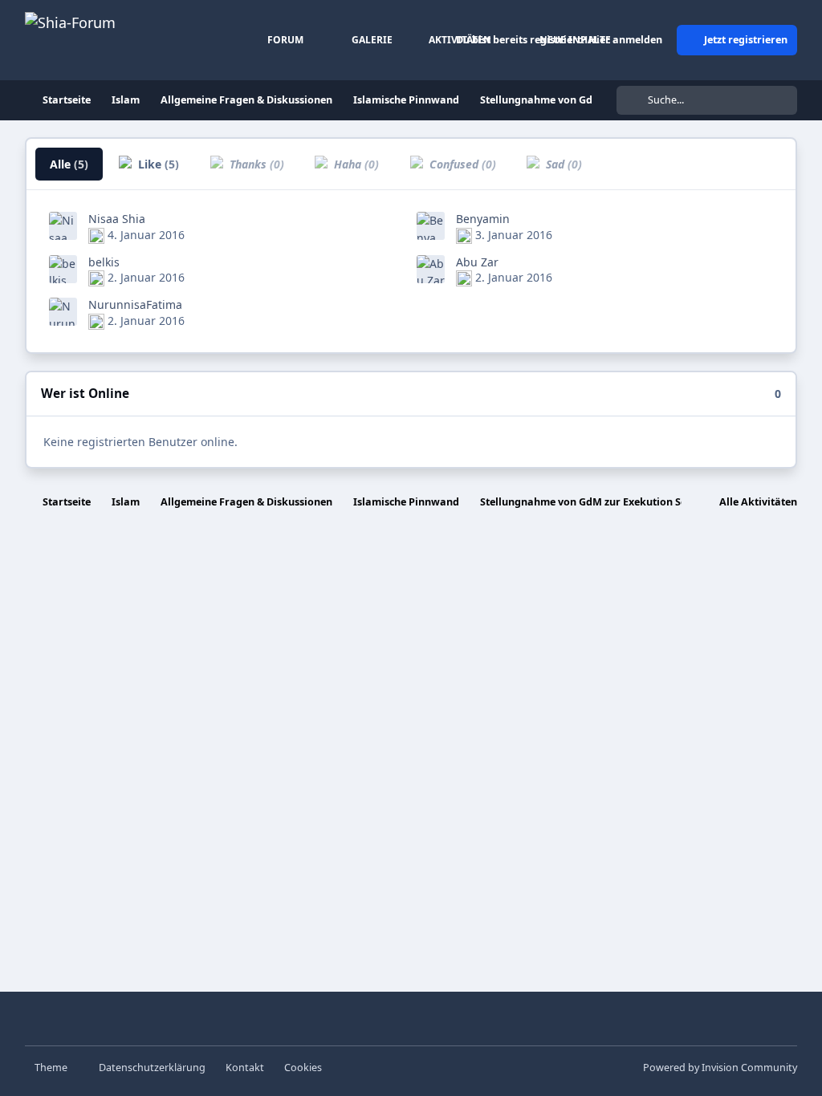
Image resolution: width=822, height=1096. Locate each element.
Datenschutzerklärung (152, 1067)
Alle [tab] (69, 164)
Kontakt (245, 1067)
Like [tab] (157, 164)
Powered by (720, 1067)
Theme (52, 1067)
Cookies (303, 1067)
